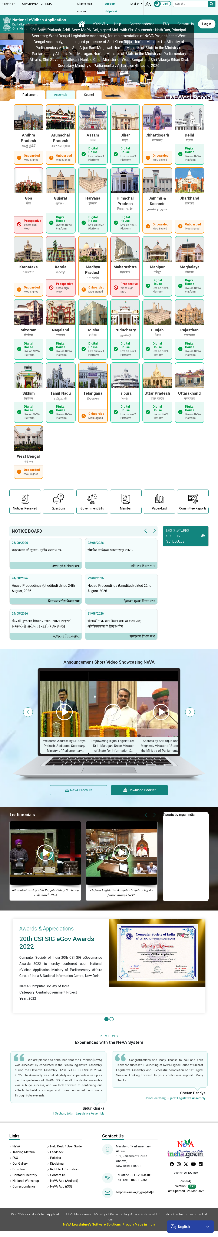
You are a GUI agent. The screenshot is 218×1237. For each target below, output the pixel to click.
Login (206, 24)
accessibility (148, 3)
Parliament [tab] (30, 94)
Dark (165, 3)
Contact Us (186, 24)
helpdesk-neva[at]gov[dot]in (135, 1192)
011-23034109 (142, 1175)
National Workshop (26, 1181)
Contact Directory (25, 1175)
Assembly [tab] (60, 94)
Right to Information (64, 1169)
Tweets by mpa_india (179, 815)
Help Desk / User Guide (66, 1146)
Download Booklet (142, 790)
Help (117, 24)
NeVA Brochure (81, 790)
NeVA (16, 1146)
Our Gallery (20, 1163)
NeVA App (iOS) (61, 1186)
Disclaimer (57, 1163)
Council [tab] (89, 94)
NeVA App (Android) (64, 1181)
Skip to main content (85, 7)
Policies (55, 1158)
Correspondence (142, 24)
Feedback (56, 1152)
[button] (185, 536)
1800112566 (139, 1180)
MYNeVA (99, 24)
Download (19, 1169)
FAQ (166, 24)
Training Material (24, 1152)
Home (81, 24)
